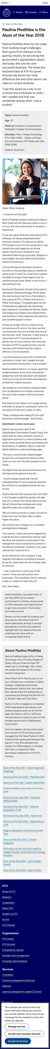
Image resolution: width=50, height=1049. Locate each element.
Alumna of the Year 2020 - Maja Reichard (23, 777)
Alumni (5, 919)
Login (45, 2)
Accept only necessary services (24, 1033)
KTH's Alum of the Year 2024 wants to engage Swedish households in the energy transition (24, 852)
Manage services (16, 1026)
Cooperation (8, 902)
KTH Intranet (8, 925)
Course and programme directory (18, 980)
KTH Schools (8, 944)
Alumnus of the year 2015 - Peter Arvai (22, 815)
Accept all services (18, 1041)
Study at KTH (8, 891)
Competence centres (12, 950)
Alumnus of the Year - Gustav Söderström (24, 782)
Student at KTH (10, 913)
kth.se (5, 2)
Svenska (32, 12)
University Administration (14, 961)
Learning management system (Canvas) (22, 991)
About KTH (7, 908)
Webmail (6, 986)
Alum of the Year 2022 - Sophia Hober (22, 870)
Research (6, 897)
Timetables (7, 974)
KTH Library (8, 938)
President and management (15, 955)
